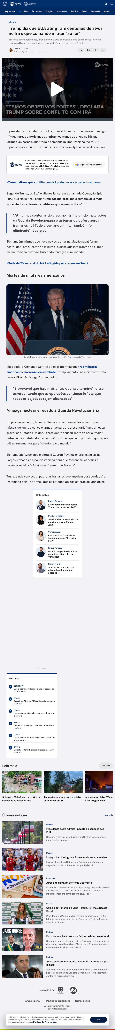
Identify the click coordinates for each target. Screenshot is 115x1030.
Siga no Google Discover (91, 165)
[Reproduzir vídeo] (57, 89)
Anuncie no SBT (33, 1001)
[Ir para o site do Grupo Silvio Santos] (52, 990)
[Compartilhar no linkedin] (103, 50)
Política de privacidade (58, 1001)
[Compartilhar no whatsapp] (81, 50)
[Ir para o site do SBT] (73, 990)
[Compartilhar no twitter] (95, 50)
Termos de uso (82, 1001)
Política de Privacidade (44, 1022)
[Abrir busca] (106, 4)
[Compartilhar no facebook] (88, 50)
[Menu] (112, 4)
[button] (22, 789)
